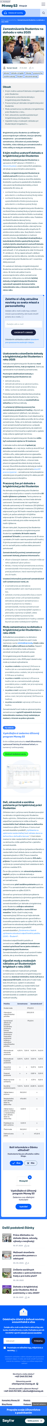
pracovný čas (38, 73)
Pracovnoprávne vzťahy (7, 1235)
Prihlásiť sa (38, 1341)
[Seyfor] (8, 1420)
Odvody (28, 73)
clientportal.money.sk (23, 1384)
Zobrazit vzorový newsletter (31, 1333)
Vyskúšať (23, 1207)
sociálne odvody (9, 76)
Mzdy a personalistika (8, 20)
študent (20, 76)
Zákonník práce (9, 166)
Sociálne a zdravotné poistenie (7, 1270)
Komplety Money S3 (11, 1400)
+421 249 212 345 (23, 1376)
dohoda (6, 73)
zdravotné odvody (31, 76)
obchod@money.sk (33, 1391)
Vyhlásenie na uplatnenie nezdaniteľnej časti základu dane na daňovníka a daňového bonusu (22, 833)
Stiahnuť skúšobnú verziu (15, 754)
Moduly (27, 1400)
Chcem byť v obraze (23, 332)
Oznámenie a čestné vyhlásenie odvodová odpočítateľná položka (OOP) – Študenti (21, 933)
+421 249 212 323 (12, 1391)
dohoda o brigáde (17, 73)
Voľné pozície (33, 1421)
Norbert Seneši (12, 68)
